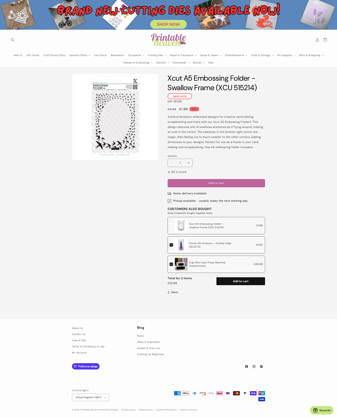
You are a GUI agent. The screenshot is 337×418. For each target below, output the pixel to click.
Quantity (172, 155)
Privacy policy (129, 410)
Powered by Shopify (108, 410)
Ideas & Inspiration (148, 342)
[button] (12, 40)
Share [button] (174, 292)
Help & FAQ (79, 340)
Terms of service (188, 410)
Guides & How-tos (148, 348)
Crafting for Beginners (150, 354)
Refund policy (146, 410)
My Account (79, 352)
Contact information (166, 410)
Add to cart (241, 281)
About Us (77, 328)
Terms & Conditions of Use (88, 346)
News (140, 335)
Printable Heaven (89, 410)
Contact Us (79, 334)
